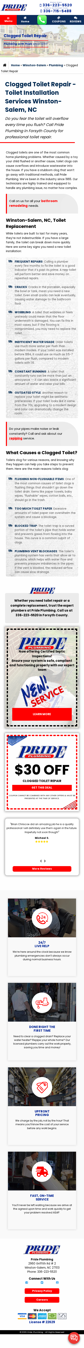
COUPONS (59, 21)
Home (25, 21)
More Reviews (42, 868)
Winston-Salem (34, 65)
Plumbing (56, 65)
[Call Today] (42, 20)
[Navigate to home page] (14, 7)
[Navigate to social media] (26, 1283)
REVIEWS (75, 21)
